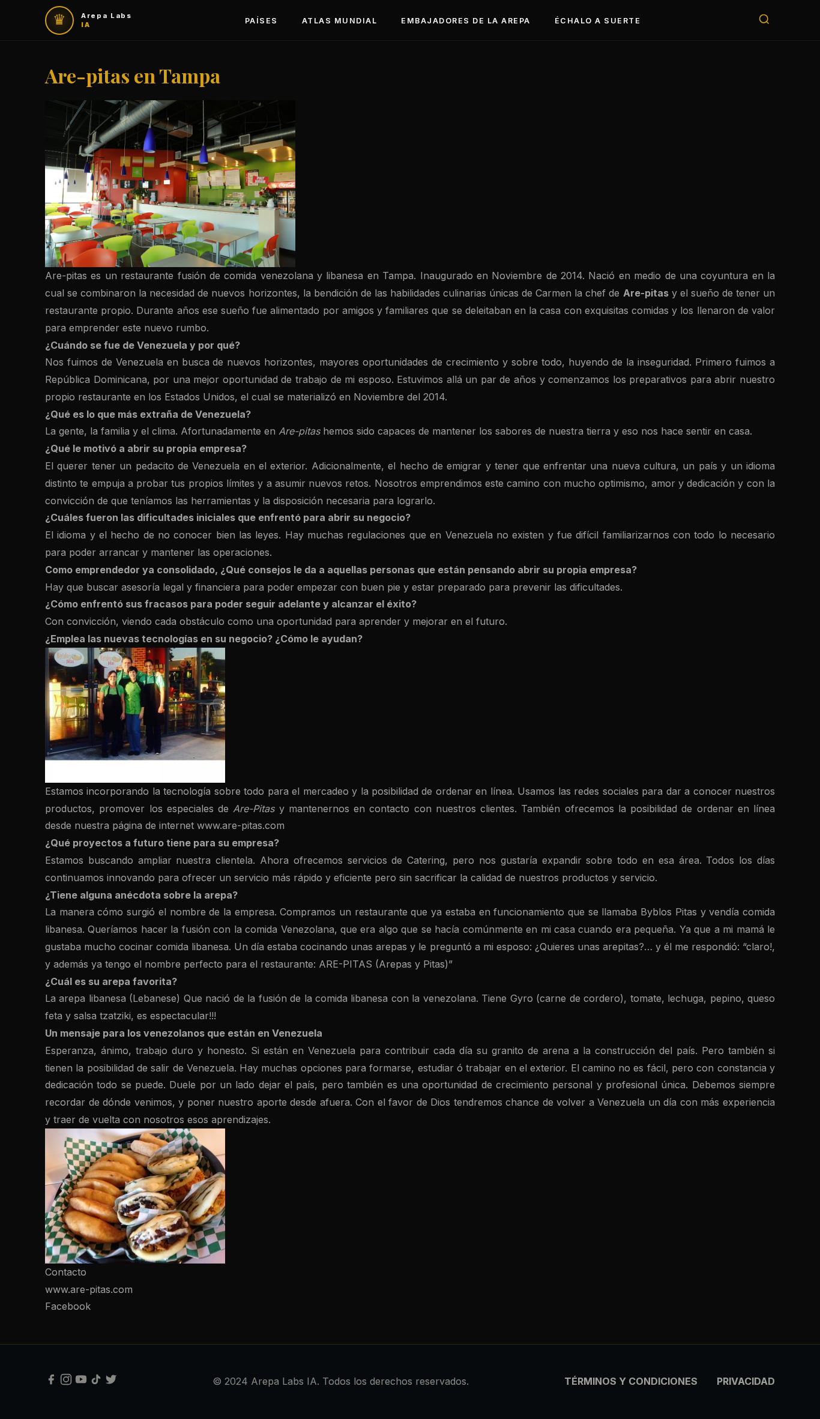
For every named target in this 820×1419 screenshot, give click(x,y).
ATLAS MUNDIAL (339, 20)
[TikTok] (96, 1382)
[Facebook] (51, 1382)
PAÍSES (261, 20)
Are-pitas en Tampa (132, 75)
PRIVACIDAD (746, 1381)
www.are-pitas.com (89, 1289)
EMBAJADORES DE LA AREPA (465, 20)
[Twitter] (111, 1382)
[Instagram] (66, 1382)
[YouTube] (81, 1382)
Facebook (68, 1306)
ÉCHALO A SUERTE (598, 20)
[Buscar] (764, 20)
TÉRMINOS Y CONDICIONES (631, 1381)
